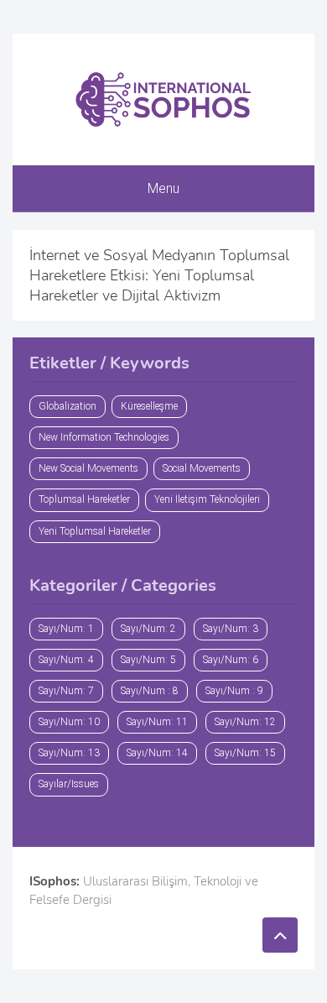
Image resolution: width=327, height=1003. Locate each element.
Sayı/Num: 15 (245, 753)
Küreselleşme (149, 406)
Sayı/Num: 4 (66, 660)
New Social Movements (88, 468)
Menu (163, 188)
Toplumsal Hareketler (84, 499)
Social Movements (202, 468)
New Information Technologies (104, 437)
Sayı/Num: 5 (148, 660)
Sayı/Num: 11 (157, 722)
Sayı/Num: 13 (69, 753)
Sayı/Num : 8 (150, 691)
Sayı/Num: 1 (66, 629)
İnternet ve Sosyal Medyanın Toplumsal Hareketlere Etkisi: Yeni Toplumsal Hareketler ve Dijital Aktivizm (159, 275)
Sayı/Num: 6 (230, 660)
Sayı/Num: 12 (245, 722)
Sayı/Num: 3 (230, 629)
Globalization (67, 406)
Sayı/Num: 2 (148, 629)
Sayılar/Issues (69, 784)
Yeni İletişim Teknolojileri (207, 499)
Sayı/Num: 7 (66, 691)
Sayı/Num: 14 (157, 753)
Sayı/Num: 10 (69, 722)
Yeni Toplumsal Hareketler (95, 531)
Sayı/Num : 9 (234, 691)
